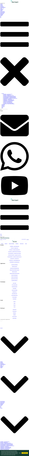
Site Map (2, 243)
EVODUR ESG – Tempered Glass (14, 258)
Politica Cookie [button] (13, 454)
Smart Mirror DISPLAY (14, 280)
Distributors (17, 243)
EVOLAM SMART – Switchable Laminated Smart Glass (14, 256)
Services (15, 301)
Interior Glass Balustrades (14, 275)
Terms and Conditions (11, 243)
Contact (26, 243)
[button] (14, 55)
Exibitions (14, 314)
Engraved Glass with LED (14, 278)
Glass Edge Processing (14, 286)
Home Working (14, 318)
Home (1, 234)
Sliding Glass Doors (14, 271)
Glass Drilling (14, 288)
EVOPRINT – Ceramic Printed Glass (14, 246)
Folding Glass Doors (14, 266)
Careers (14, 306)
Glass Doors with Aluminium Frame (14, 268)
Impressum (6, 243)
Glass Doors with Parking (14, 264)
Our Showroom (14, 311)
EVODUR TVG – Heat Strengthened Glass (14, 260)
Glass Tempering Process (15, 295)
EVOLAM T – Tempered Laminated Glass (14, 249)
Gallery (1, 235)
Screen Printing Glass (14, 293)
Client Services (21, 243)
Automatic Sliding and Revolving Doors (14, 273)
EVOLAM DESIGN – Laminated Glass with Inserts (14, 253)
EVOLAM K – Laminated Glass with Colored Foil (14, 251)
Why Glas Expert (14, 316)
